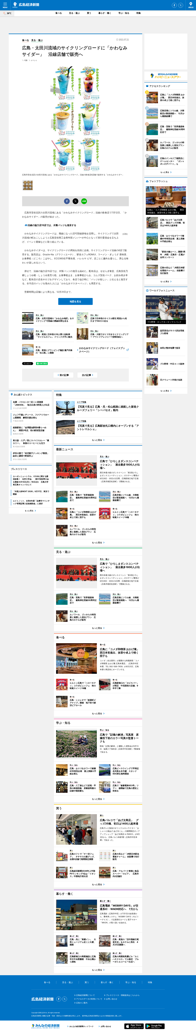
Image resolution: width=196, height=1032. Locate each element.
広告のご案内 (81, 1003)
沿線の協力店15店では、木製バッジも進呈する (52, 225)
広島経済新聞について (85, 995)
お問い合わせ (111, 999)
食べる (58, 13)
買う (89, 13)
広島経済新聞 (26, 5)
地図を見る (75, 301)
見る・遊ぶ (74, 13)
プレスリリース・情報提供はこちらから (123, 995)
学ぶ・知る (124, 13)
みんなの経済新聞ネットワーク (45, 1026)
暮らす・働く (104, 13)
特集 (138, 13)
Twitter (180, 5)
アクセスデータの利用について (89, 999)
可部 (25, 60)
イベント (34, 60)
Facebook (174, 5)
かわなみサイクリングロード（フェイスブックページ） (102, 350)
